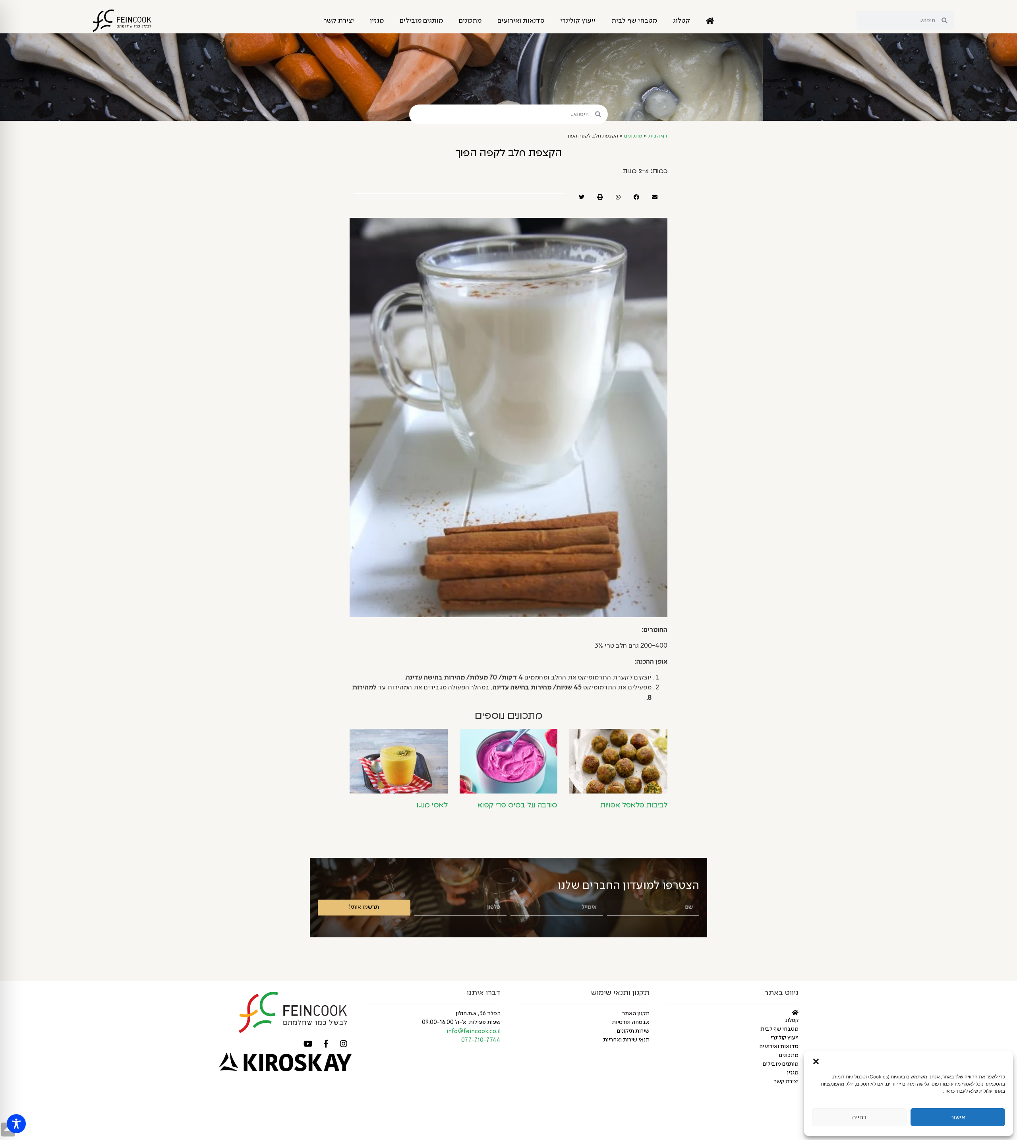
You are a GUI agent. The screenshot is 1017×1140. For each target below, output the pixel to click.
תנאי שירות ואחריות (626, 1040)
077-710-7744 (481, 1040)
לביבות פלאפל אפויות (633, 805)
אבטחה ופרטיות (631, 1022)
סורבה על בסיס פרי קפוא (517, 805)
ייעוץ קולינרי (578, 20)
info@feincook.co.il (474, 1031)
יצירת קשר (338, 20)
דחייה (859, 1117)
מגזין (377, 20)
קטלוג (681, 20)
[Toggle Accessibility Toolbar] (16, 1123)
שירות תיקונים (633, 1031)
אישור (958, 1117)
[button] (816, 1061)
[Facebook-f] (326, 1044)
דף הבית (657, 136)
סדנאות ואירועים (520, 20)
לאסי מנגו (432, 805)
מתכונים (470, 20)
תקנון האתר (636, 1013)
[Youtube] (308, 1044)
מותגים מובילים (421, 20)
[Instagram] (344, 1044)
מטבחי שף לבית (634, 20)
